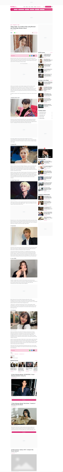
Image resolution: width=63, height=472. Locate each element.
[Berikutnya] (37, 364)
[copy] (36, 55)
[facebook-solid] (32, 55)
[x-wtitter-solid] (34, 55)
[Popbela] (13, 6)
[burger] (51, 6)
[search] (44, 6)
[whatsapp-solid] (29, 55)
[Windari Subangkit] (11, 358)
